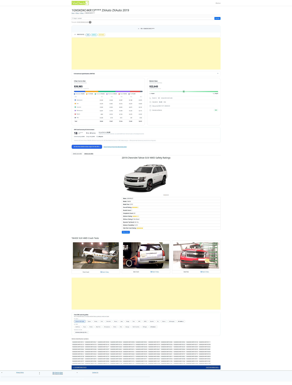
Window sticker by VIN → (81, 332)
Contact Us (95, 372)
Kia (158, 321)
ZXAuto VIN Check (79, 321)
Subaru (163, 321)
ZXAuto (77, 13)
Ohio (121, 326)
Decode (217, 18)
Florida (91, 326)
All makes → (181, 321)
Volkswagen (171, 321)
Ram (134, 321)
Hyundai (152, 321)
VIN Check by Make (57, 374)
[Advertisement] (140, 54)
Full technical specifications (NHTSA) (84, 73)
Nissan (115, 321)
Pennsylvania (107, 326)
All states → (153, 326)
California (77, 326)
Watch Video (105, 272)
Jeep (122, 321)
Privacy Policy (20, 372)
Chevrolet (108, 321)
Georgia (127, 326)
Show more (126, 232)
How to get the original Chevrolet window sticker (115, 146)
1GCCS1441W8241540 (212, 367)
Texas (84, 326)
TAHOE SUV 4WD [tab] (77, 153)
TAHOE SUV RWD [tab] (88, 153)
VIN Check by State (57, 372)
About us (218, 3)
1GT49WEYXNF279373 (79, 367)
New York (98, 326)
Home (73, 13)
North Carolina (136, 326)
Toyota (89, 321)
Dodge (127, 321)
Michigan (145, 326)
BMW (145, 321)
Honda (95, 321)
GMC (139, 321)
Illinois (114, 326)
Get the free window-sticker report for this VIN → (87, 146)
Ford (102, 321)
